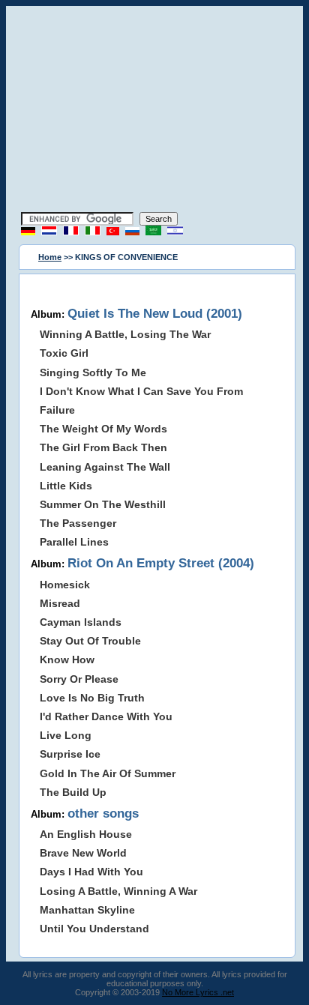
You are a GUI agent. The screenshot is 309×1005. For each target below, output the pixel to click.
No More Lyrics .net (198, 992)
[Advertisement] (154, 111)
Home (50, 257)
